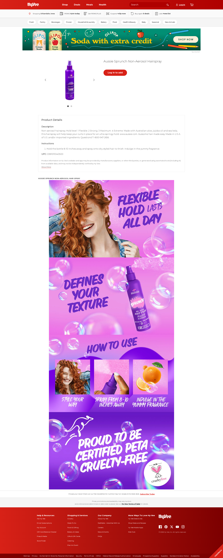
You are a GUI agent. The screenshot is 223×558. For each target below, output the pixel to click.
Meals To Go (71, 523)
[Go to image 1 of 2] (68, 106)
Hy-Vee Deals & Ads (135, 519)
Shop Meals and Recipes (137, 523)
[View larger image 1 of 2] (69, 80)
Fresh (31, 22)
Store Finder (41, 541)
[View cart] (191, 4)
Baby (144, 22)
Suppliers (164, 556)
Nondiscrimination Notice (179, 556)
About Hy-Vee (103, 519)
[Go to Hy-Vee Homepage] (33, 5)
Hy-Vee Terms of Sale (131, 504)
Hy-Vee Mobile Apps (135, 527)
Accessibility (195, 556)
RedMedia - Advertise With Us (109, 523)
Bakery (103, 22)
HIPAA (98, 556)
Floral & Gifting (73, 527)
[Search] (168, 4)
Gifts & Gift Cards (73, 536)
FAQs (100, 536)
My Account (41, 527)
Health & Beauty (129, 22)
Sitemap (26, 556)
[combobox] (150, 5)
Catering (70, 541)
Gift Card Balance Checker (47, 532)
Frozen (69, 22)
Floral (115, 22)
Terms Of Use (89, 556)
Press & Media (42, 536)
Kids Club (131, 532)
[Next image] (93, 79)
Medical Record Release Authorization (117, 556)
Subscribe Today (147, 494)
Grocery (70, 519)
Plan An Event (72, 545)
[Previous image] (45, 79)
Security (79, 556)
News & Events (103, 532)
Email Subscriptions (44, 523)
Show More (46, 167)
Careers (100, 527)
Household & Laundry (86, 22)
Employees (137, 556)
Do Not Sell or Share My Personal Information (57, 556)
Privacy (35, 556)
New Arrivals (170, 22)
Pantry (42, 22)
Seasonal (155, 22)
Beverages (55, 22)
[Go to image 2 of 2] (71, 106)
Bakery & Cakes (73, 532)
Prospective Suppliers (151, 556)
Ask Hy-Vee (41, 519)
